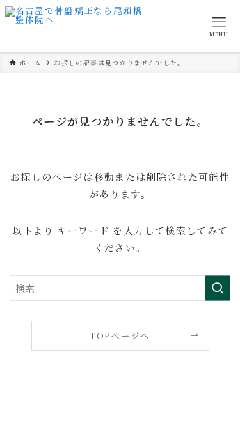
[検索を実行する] (217, 288)
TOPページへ (120, 335)
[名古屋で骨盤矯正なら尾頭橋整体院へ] (77, 26)
